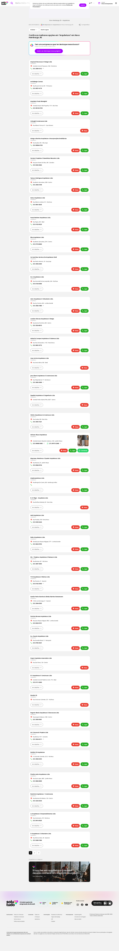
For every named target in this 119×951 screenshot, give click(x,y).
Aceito (83, 5)
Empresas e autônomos (56, 914)
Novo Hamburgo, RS (55, 20)
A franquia (37, 917)
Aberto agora (45, 30)
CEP (52, 919)
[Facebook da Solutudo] (82, 904)
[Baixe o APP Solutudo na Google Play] (105, 903)
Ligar (85, 74)
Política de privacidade (19, 921)
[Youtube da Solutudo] (87, 904)
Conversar (84, 450)
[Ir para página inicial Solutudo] (4, 3)
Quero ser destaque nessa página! (49, 51)
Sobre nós (37, 914)
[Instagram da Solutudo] (78, 904)
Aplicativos (37, 919)
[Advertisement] (59, 14)
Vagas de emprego (55, 917)
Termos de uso (17, 919)
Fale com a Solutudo (18, 914)
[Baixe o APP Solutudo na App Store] (110, 903)
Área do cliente (78, 919)
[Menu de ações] (116, 3)
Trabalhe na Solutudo (19, 917)
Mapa (76, 74)
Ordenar (32, 30)
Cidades (53, 921)
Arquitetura (66, 20)
